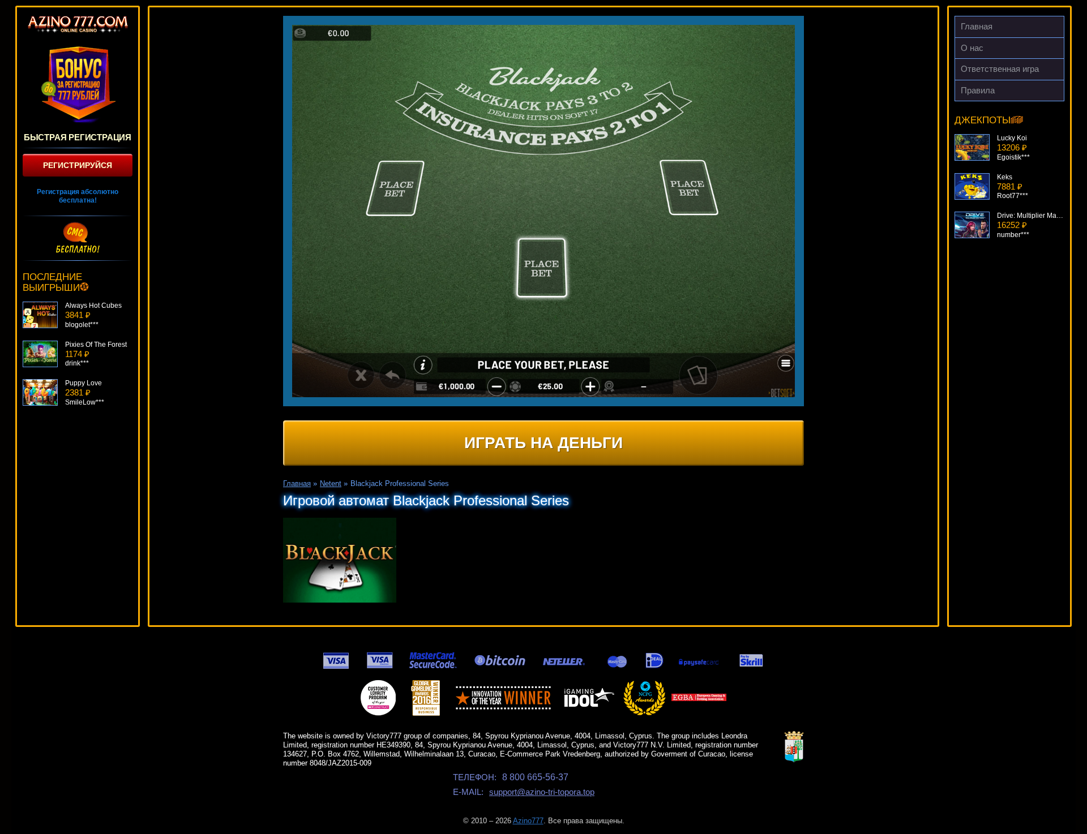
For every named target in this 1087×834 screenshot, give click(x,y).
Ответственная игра (1000, 69)
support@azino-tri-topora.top (541, 792)
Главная (976, 26)
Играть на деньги (543, 443)
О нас (972, 48)
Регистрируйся (77, 165)
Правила (978, 90)
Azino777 (528, 820)
